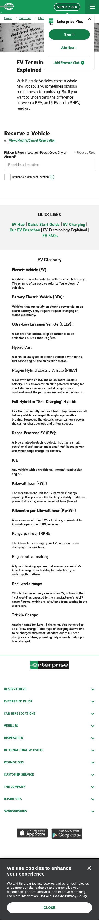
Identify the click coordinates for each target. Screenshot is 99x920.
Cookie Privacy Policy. (70, 896)
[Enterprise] (7, 7)
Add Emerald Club (67, 63)
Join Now (67, 47)
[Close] (89, 868)
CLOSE (49, 908)
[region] (49, 889)
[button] (92, 7)
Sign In (69, 34)
